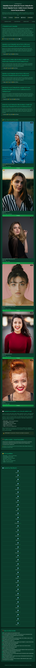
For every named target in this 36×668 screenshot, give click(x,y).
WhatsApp (18, 215)
